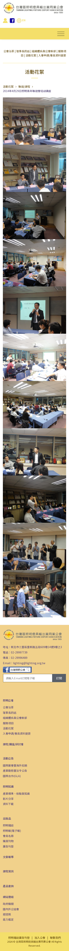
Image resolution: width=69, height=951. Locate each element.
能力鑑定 (8, 919)
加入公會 (39, 938)
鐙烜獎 (7, 914)
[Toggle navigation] (60, 33)
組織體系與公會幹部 (44, 51)
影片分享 (8, 799)
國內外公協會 (11, 909)
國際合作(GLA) (12, 776)
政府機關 (8, 904)
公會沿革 (8, 51)
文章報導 (8, 857)
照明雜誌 (8, 825)
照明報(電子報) (12, 831)
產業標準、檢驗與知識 (16, 793)
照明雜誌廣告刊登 (19, 938)
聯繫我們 (55, 938)
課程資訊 (8, 871)
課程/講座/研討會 (13, 744)
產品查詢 (8, 886)
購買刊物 (8, 841)
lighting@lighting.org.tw (29, 663)
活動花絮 (30, 55)
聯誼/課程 (24, 86)
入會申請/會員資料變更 (52, 55)
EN (23, 20)
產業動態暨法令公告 (15, 770)
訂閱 (59, 678)
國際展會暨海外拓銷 (15, 765)
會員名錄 (8, 836)
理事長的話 (23, 51)
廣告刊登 (8, 846)
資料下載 (8, 804)
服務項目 (8, 723)
